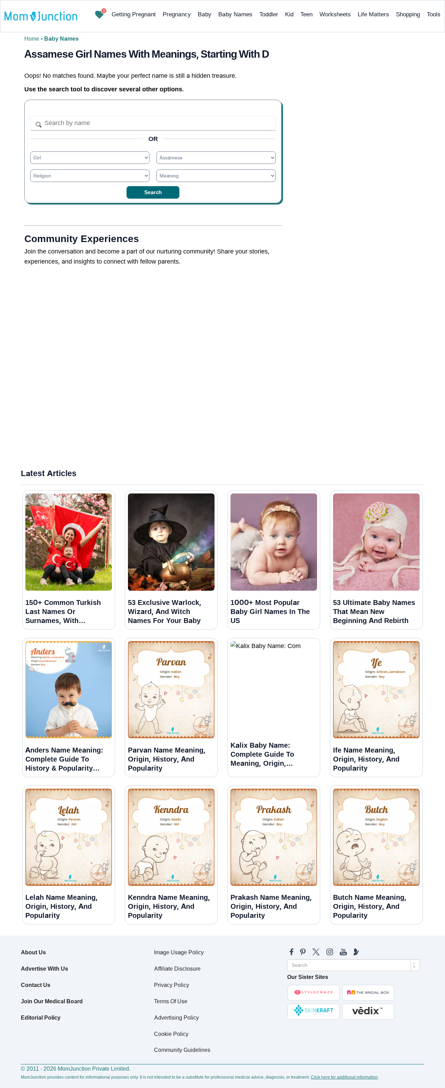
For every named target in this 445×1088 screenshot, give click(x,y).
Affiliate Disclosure (177, 969)
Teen (306, 14)
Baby (204, 14)
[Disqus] (153, 363)
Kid (289, 14)
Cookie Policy (171, 1034)
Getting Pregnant (134, 14)
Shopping (408, 14)
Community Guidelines (182, 1050)
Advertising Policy (176, 1018)
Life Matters (373, 14)
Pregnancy (177, 14)
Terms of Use (170, 1001)
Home (31, 39)
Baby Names (235, 14)
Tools (433, 14)
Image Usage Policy (179, 952)
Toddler (268, 14)
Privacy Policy (171, 985)
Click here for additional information (344, 1077)
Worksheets (335, 14)
